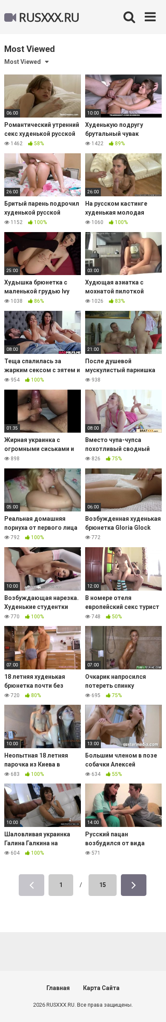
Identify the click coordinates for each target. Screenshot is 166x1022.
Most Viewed (22, 61)
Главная (58, 988)
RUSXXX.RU (48, 17)
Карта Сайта (101, 988)
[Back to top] (150, 1004)
